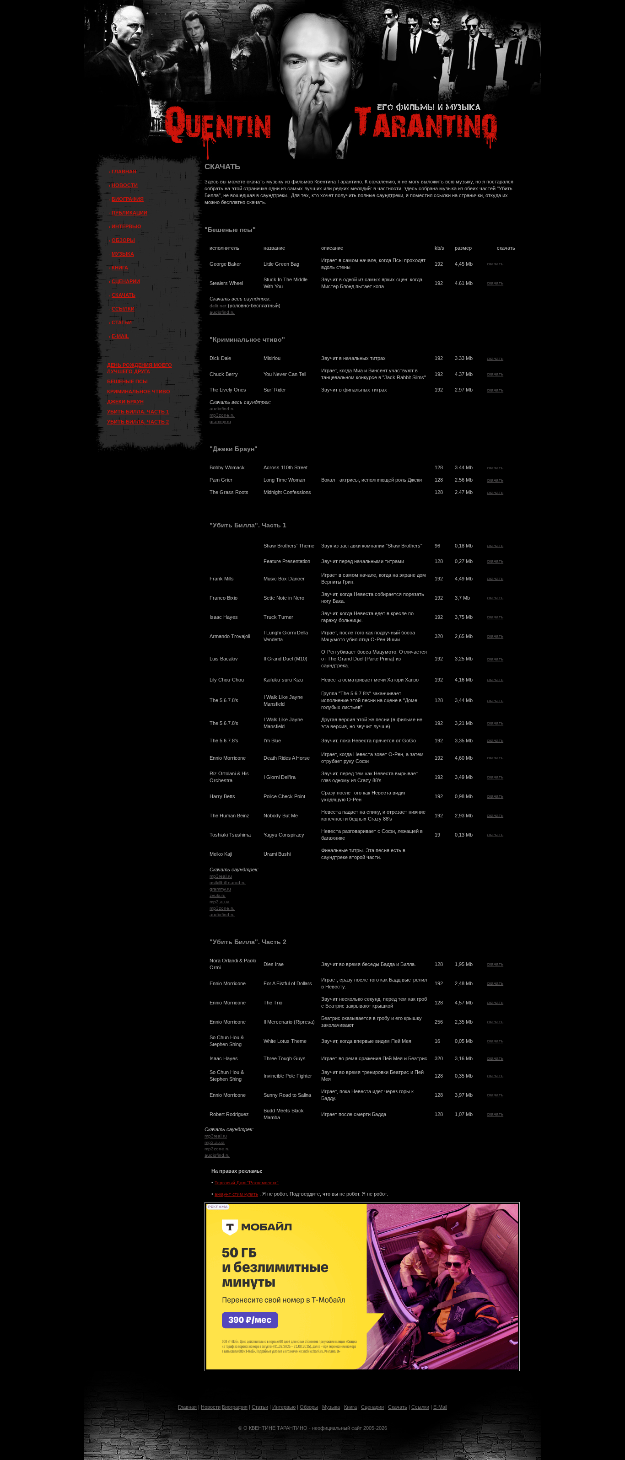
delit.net (218, 305)
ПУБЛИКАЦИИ (129, 212)
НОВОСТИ (125, 185)
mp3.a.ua (220, 901)
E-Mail (440, 1407)
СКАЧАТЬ (123, 295)
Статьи (260, 1407)
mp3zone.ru (222, 415)
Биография (235, 1407)
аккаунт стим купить (236, 1194)
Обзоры (309, 1407)
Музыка (331, 1407)
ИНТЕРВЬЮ (126, 226)
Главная (187, 1407)
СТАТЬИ (122, 322)
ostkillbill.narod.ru (228, 882)
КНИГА (120, 267)
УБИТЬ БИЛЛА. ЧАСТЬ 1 (138, 411)
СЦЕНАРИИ (126, 281)
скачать (495, 263)
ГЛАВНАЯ (124, 171)
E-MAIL (120, 336)
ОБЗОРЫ (123, 240)
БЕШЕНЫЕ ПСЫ (127, 381)
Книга (350, 1407)
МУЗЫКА (123, 254)
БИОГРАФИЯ (128, 199)
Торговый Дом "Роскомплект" (247, 1182)
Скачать (397, 1407)
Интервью (284, 1407)
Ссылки (420, 1407)
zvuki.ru (218, 895)
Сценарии (372, 1407)
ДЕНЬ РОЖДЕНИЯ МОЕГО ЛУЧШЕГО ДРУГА (139, 368)
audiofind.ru (222, 312)
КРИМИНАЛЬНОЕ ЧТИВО (138, 391)
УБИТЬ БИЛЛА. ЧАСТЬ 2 (138, 421)
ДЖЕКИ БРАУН (125, 401)
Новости (211, 1407)
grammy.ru (220, 421)
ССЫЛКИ (123, 308)
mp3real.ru (221, 876)
